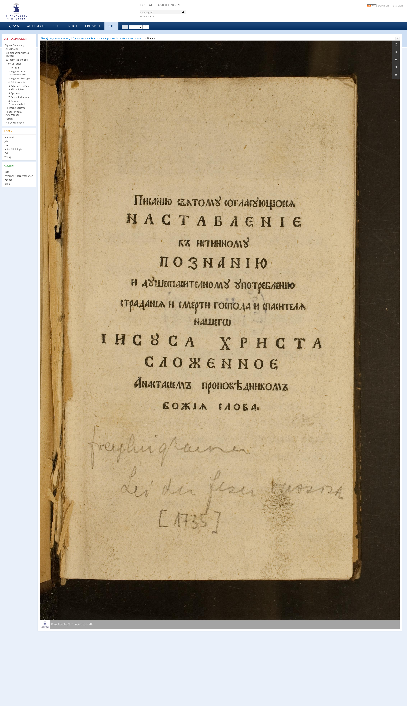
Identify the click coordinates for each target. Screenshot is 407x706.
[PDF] (396, 67)
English (398, 5)
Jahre (7, 183)
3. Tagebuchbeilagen (19, 78)
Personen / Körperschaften (18, 175)
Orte (6, 153)
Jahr (6, 141)
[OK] (183, 12)
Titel (56, 26)
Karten (9, 118)
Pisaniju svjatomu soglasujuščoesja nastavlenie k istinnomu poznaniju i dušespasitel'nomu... (92, 38)
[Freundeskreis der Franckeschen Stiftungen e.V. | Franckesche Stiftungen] (25, 11)
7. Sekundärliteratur (19, 97)
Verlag (7, 156)
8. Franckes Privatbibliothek (16, 102)
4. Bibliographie (16, 82)
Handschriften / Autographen (14, 113)
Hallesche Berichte (15, 107)
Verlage (8, 179)
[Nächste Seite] (144, 27)
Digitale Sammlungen (160, 5)
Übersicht (92, 26)
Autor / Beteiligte (13, 149)
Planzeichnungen (15, 122)
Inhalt (72, 26)
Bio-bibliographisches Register (17, 54)
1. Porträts (13, 67)
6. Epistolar (14, 93)
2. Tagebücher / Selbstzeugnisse (17, 73)
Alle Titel (9, 137)
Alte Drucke (36, 26)
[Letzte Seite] (147, 27)
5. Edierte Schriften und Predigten (18, 88)
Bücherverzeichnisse (17, 59)
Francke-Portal (13, 63)
